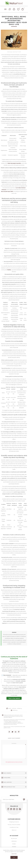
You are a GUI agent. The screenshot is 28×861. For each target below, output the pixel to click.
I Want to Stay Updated (14, 698)
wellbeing (19, 708)
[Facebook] (8, 809)
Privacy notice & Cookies (14, 824)
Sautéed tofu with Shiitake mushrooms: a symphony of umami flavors (13, 724)
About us (14, 830)
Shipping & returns (14, 822)
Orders (14, 844)
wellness (14, 708)
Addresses (14, 841)
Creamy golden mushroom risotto (13, 722)
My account (14, 838)
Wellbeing (14, 710)
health (9, 708)
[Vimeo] (17, 809)
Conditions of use (14, 827)
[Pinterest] (11, 809)
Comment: (14, 743)
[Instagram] (14, 809)
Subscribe (23, 799)
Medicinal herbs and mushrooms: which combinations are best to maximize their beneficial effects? (13, 716)
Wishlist (14, 846)
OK (14, 857)
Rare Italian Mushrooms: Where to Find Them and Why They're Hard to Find (14, 720)
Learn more (14, 853)
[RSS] (20, 809)
